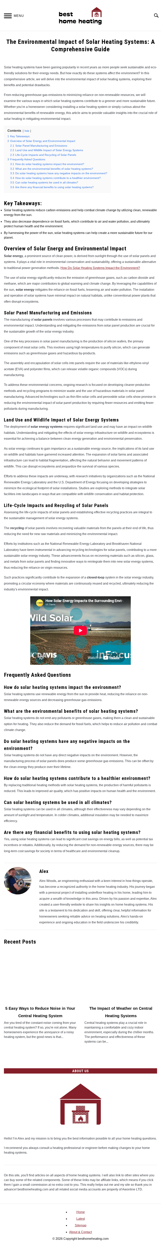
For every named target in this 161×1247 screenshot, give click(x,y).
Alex (43, 871)
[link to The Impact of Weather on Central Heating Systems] (120, 975)
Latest (80, 1218)
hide (27, 130)
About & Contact (80, 1232)
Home (80, 1212)
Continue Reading (40, 1045)
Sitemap (80, 1225)
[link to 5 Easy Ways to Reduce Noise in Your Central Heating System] (40, 975)
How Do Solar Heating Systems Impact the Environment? (100, 268)
